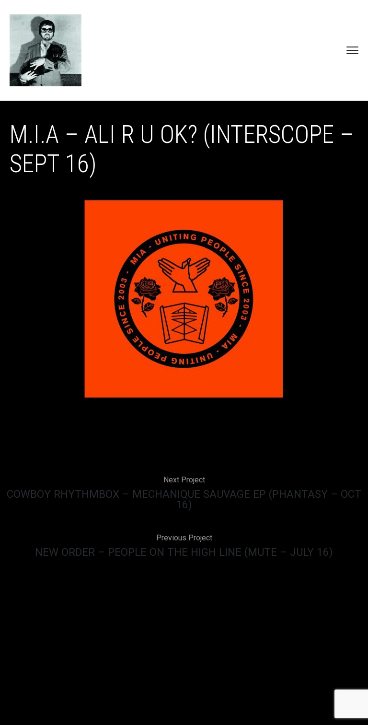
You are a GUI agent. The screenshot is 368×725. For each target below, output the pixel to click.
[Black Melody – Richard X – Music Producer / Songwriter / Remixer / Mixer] (45, 50)
